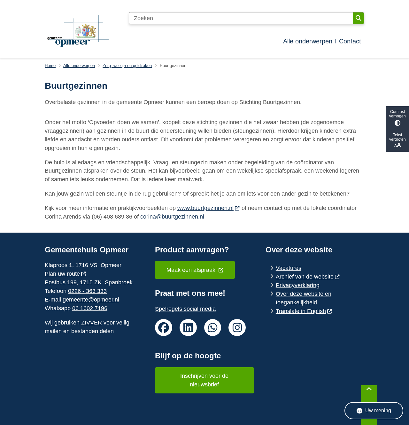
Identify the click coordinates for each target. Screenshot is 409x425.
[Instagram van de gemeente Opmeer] (237, 327)
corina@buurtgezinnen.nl (172, 216)
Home (50, 65)
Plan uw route (62, 274)
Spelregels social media (185, 309)
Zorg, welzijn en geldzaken (127, 65)
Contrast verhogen (397, 113)
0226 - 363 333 (87, 291)
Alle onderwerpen (79, 65)
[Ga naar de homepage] (77, 31)
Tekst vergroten (397, 137)
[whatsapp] (212, 327)
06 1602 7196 (89, 308)
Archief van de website (305, 276)
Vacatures (288, 268)
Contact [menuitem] (350, 41)
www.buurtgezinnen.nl (205, 208)
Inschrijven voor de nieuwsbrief (204, 380)
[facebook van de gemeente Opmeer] (163, 327)
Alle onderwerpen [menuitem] (307, 41)
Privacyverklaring (298, 285)
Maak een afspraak (191, 270)
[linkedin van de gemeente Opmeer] (188, 327)
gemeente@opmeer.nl (91, 299)
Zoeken (358, 18)
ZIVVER (91, 322)
